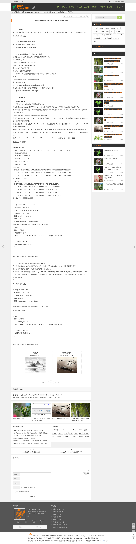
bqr (53, 436)
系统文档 (55, 430)
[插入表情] (84, 473)
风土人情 (87, 7)
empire (54, 433)
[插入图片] (88, 473)
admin (49, 395)
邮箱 (16, 479)
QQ (15, 487)
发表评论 (71, 16)
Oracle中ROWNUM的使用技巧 (60, 418)
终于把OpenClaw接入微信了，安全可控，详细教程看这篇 (31, 433)
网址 (15, 483)
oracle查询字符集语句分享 (111, 75)
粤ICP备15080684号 (96, 541)
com (65, 433)
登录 (23, 1)
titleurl (60, 433)
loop (80, 433)
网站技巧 (79, 7)
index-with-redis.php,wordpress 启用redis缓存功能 (29, 430)
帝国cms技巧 (83, 430)
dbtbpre (75, 430)
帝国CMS (80, 436)
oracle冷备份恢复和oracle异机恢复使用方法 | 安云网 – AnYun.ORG (40, 397)
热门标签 (117, 1)
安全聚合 (109, 7)
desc (69, 430)
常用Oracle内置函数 (18, 418)
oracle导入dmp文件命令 (111, 150)
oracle (37, 12)
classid (59, 436)
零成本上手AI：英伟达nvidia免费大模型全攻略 (27, 435)
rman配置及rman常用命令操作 (113, 109)
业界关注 (64, 7)
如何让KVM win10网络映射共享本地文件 (26, 438)
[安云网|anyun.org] (105, 541)
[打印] (64, 16)
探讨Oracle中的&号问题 (111, 158)
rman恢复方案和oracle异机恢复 (113, 92)
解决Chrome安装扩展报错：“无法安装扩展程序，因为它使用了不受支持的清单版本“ (38, 441)
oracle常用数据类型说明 (111, 67)
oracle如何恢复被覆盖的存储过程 (113, 184)
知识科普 (102, 7)
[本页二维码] (133, 537)
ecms (54, 440)
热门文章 (111, 1)
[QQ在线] (26, 522)
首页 (58, 7)
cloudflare (66, 436)
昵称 (16, 474)
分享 (58, 382)
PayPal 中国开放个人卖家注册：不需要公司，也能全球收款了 (32, 443)
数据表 (86, 433)
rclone (59, 440)
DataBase (29, 12)
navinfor (73, 436)
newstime (62, 430)
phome (87, 436)
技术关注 (71, 7)
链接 (122, 1)
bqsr (76, 433)
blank (70, 433)
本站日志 (117, 7)
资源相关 (94, 7)
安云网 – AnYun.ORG (23, 6)
